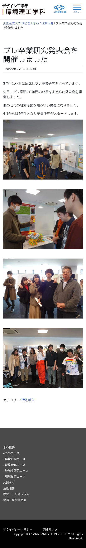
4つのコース (11, 453)
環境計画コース (15, 459)
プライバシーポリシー (17, 529)
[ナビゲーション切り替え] (77, 9)
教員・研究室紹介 (15, 500)
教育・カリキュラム (16, 494)
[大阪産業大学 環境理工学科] (23, 11)
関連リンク (50, 529)
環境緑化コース (15, 464)
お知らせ (9, 482)
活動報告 (28, 400)
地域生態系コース (16, 470)
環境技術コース (15, 476)
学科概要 (9, 447)
